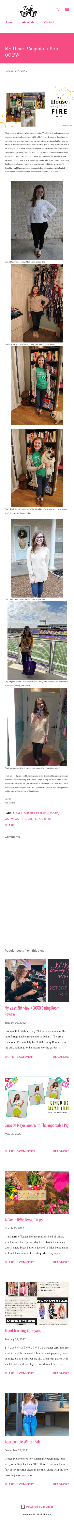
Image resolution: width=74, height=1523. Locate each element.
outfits (20, 819)
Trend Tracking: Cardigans (23, 1331)
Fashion (42, 813)
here (12, 685)
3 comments (26, 1151)
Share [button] (9, 825)
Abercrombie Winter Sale (23, 1442)
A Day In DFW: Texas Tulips (24, 1220)
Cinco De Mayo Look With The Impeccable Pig (36, 1125)
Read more (61, 1056)
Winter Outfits (39, 819)
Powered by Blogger (39, 1506)
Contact (49, 22)
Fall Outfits (25, 813)
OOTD (54, 813)
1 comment (25, 1056)
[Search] (57, 7)
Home (8, 22)
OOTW (9, 819)
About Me (28, 22)
